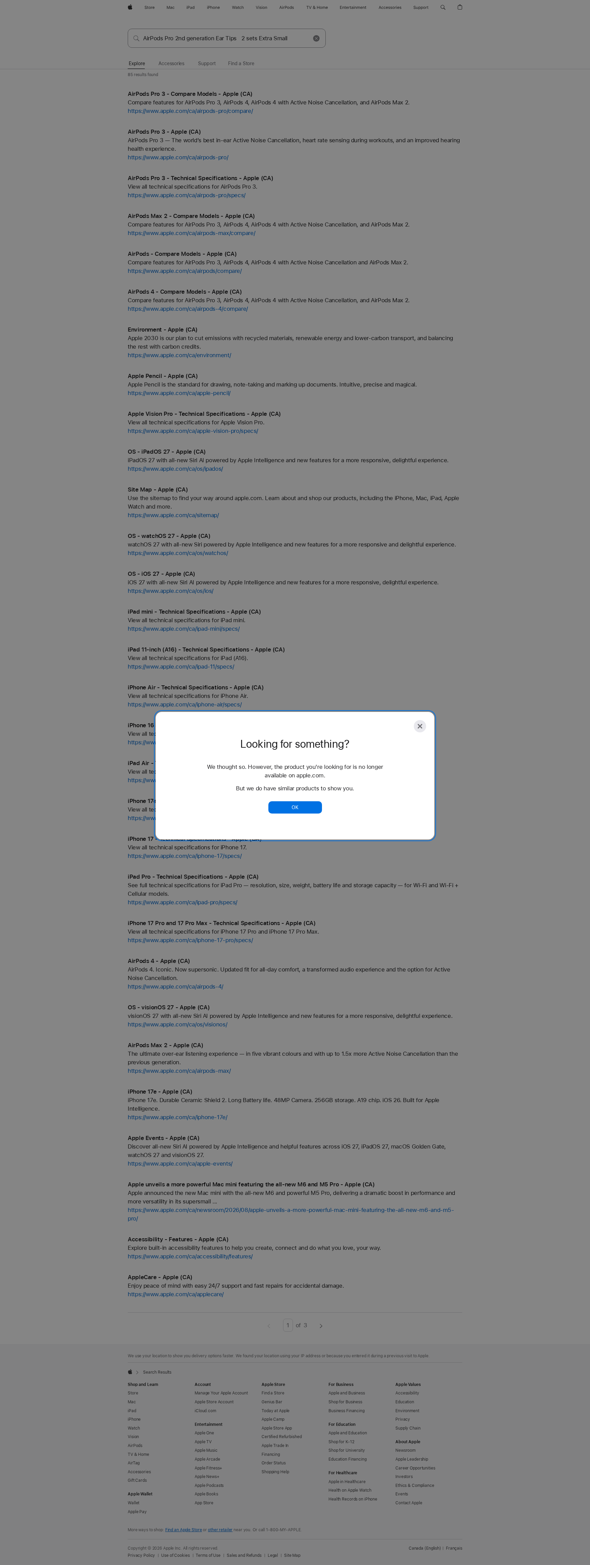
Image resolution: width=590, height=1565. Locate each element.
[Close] (419, 726)
